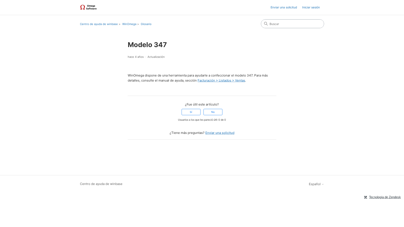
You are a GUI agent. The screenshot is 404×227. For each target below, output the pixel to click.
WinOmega (129, 24)
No (213, 112)
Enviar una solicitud (284, 7)
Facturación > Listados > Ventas (221, 80)
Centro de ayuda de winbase (99, 24)
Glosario (146, 24)
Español (315, 184)
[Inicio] (89, 7)
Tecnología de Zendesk (385, 197)
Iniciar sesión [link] (311, 7)
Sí (191, 112)
